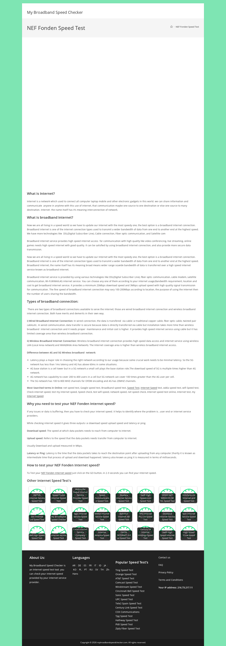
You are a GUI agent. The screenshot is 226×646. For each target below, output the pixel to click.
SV (96, 569)
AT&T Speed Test (124, 578)
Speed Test (133, 387)
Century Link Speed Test (128, 607)
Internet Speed (149, 387)
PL (80, 569)
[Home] (171, 26)
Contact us (164, 557)
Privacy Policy (165, 572)
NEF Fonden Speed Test (187, 26)
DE (79, 565)
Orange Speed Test (126, 574)
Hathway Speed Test (126, 620)
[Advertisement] (113, 54)
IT (95, 565)
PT (85, 569)
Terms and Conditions (170, 579)
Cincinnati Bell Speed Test (129, 591)
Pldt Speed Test (124, 624)
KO (74, 569)
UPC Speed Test (124, 599)
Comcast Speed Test (126, 582)
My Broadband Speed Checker (55, 12)
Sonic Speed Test (124, 595)
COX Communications (127, 611)
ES (85, 565)
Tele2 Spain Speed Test (128, 603)
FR (90, 565)
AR (73, 565)
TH (102, 569)
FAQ (160, 564)
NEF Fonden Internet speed (56, 472)
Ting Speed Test (124, 570)
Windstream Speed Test (128, 586)
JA (105, 565)
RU (91, 569)
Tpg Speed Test (124, 616)
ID (100, 565)
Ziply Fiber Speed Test (127, 628)
